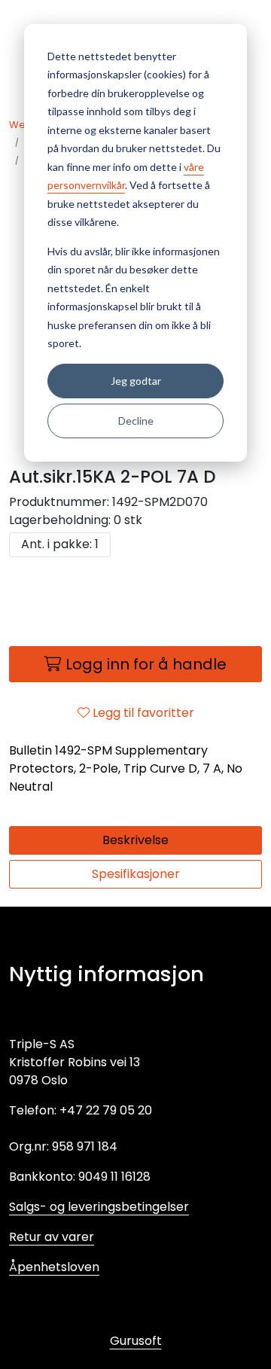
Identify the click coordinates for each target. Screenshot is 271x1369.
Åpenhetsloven (54, 1267)
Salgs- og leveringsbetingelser (99, 1206)
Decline (136, 420)
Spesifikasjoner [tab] (136, 874)
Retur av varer (51, 1237)
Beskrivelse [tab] (135, 840)
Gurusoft (136, 1340)
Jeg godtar (136, 380)
